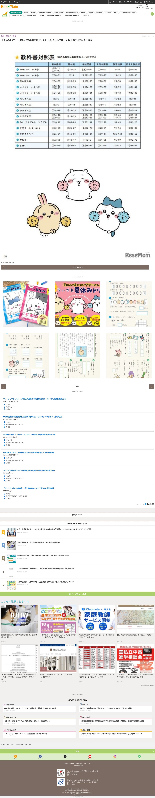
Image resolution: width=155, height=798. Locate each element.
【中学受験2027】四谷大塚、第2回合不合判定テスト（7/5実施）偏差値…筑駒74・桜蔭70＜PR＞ (19, 677)
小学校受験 (99, 12)
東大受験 (33, 12)
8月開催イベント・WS (16, 15)
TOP (77, 751)
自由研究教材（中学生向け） (72, 15)
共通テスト (108, 12)
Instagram (115, 758)
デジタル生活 (11, 730)
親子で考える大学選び (72, 12)
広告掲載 (72, 763)
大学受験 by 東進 (16, 12)
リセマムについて (87, 763)
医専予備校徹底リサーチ (45, 12)
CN (142, 7)
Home (15, 758)
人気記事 (41, 15)
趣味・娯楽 (86, 730)
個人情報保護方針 (78, 765)
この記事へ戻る (77, 267)
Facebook (40, 758)
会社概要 (78, 763)
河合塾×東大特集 (58, 12)
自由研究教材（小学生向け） (54, 15)
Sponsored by (140, 504)
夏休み (116, 12)
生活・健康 (86, 717)
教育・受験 (10, 704)
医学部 (26, 12)
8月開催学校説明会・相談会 (128, 12)
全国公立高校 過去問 (31, 15)
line (139, 758)
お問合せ (65, 763)
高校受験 (83, 12)
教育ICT (85, 704)
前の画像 (3, 267)
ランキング (86, 15)
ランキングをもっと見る (77, 594)
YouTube (90, 758)
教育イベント (11, 717)
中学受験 (91, 12)
